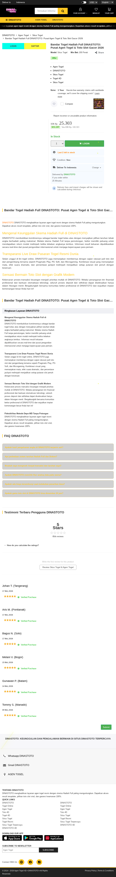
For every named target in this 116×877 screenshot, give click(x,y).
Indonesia (13, 2)
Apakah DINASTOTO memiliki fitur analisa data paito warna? (33, 475)
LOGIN (13, 46)
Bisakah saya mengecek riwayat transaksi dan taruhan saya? (33, 466)
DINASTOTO (57, 20)
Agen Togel (23, 35)
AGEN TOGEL (41, 20)
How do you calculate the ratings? (22, 545)
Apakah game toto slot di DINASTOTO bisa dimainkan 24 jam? (34, 493)
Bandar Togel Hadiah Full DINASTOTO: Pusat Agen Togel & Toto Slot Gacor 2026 (44, 38)
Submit (106, 727)
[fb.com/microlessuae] (30, 862)
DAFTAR (35, 46)
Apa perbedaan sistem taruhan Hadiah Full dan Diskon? (31, 456)
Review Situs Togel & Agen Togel (58, 567)
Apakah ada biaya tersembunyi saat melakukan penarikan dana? (35, 484)
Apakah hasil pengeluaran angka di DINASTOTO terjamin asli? (34, 447)
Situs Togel (37, 35)
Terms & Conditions (106, 871)
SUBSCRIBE (48, 850)
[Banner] (12, 11)
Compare (69, 104)
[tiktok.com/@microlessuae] (39, 862)
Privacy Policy (90, 871)
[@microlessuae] (21, 862)
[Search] (63, 11)
